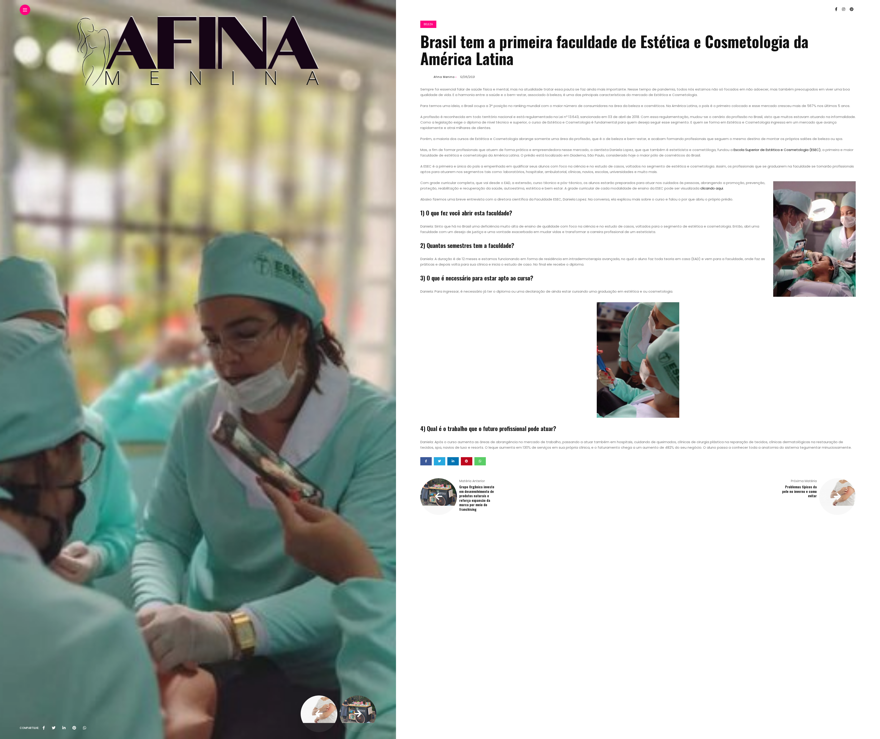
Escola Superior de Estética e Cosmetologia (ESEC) (777, 149)
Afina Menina (444, 77)
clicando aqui (711, 188)
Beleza (428, 24)
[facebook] (44, 728)
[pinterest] (74, 728)
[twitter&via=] (53, 728)
